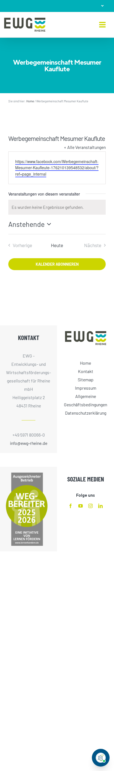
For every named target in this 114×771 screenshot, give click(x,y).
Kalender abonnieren (57, 264)
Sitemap (86, 379)
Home (30, 101)
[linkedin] (100, 506)
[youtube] (80, 506)
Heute (57, 245)
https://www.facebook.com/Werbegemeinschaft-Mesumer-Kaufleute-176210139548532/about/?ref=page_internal (57, 168)
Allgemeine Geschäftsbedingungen (85, 400)
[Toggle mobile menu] (102, 25)
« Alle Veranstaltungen (85, 147)
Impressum (85, 387)
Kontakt (85, 371)
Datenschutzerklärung (85, 412)
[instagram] (90, 506)
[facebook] (70, 506)
